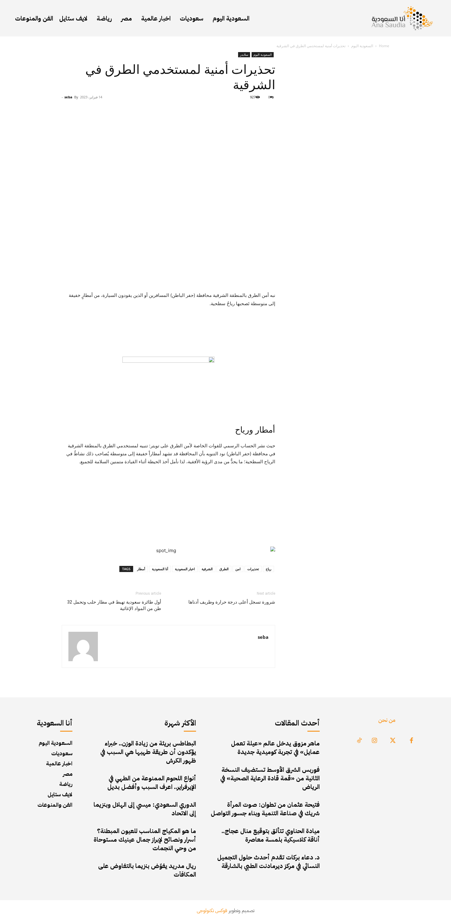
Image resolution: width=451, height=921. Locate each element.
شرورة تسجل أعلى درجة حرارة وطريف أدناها (231, 602)
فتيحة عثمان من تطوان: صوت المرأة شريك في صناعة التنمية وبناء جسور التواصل (265, 809)
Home (384, 45)
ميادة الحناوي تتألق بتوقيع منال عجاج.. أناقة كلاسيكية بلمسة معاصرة (271, 835)
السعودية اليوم (362, 45)
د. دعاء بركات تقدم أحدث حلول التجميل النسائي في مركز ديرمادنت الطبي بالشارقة (268, 861)
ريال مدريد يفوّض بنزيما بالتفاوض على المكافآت (147, 870)
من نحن (386, 720)
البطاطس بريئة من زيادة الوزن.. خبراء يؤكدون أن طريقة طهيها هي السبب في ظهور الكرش (148, 752)
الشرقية (207, 569)
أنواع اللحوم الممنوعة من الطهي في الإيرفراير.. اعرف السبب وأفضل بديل (151, 782)
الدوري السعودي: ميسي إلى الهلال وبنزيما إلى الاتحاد (145, 809)
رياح (268, 569)
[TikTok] (359, 741)
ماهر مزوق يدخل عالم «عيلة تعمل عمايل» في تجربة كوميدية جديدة (275, 747)
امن (238, 569)
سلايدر (244, 54)
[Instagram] (374, 741)
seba (68, 97)
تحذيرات (253, 569)
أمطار (141, 569)
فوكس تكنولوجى (212, 910)
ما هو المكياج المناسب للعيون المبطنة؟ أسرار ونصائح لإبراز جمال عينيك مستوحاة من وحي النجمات (145, 839)
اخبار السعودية (185, 569)
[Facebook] (411, 741)
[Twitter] (393, 741)
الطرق (224, 569)
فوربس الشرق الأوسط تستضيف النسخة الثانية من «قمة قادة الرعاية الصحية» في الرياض (270, 778)
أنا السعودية (160, 569)
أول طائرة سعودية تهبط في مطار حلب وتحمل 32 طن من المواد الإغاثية (114, 605)
